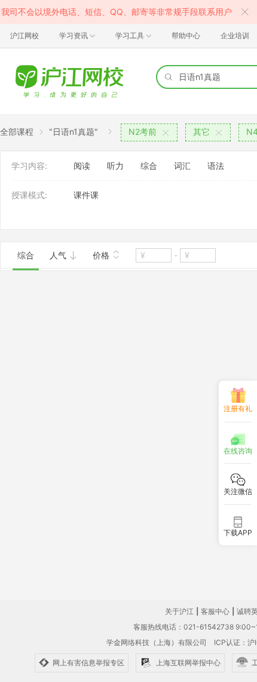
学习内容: (29, 166)
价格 (102, 255)
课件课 (86, 195)
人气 (59, 255)
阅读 (82, 166)
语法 (215, 166)
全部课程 (16, 131)
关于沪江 (179, 611)
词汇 (182, 166)
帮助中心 (186, 35)
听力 (115, 166)
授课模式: (29, 195)
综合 (148, 166)
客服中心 (215, 611)
